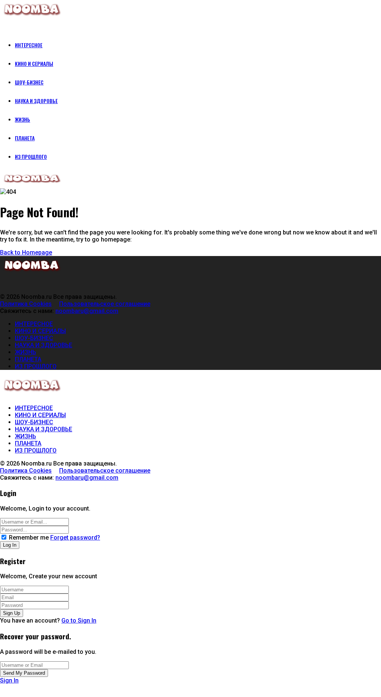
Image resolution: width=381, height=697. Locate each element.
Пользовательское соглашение (104, 303)
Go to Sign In (78, 620)
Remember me (29, 537)
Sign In (9, 680)
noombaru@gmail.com (86, 310)
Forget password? (75, 537)
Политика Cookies (26, 303)
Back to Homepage (26, 252)
